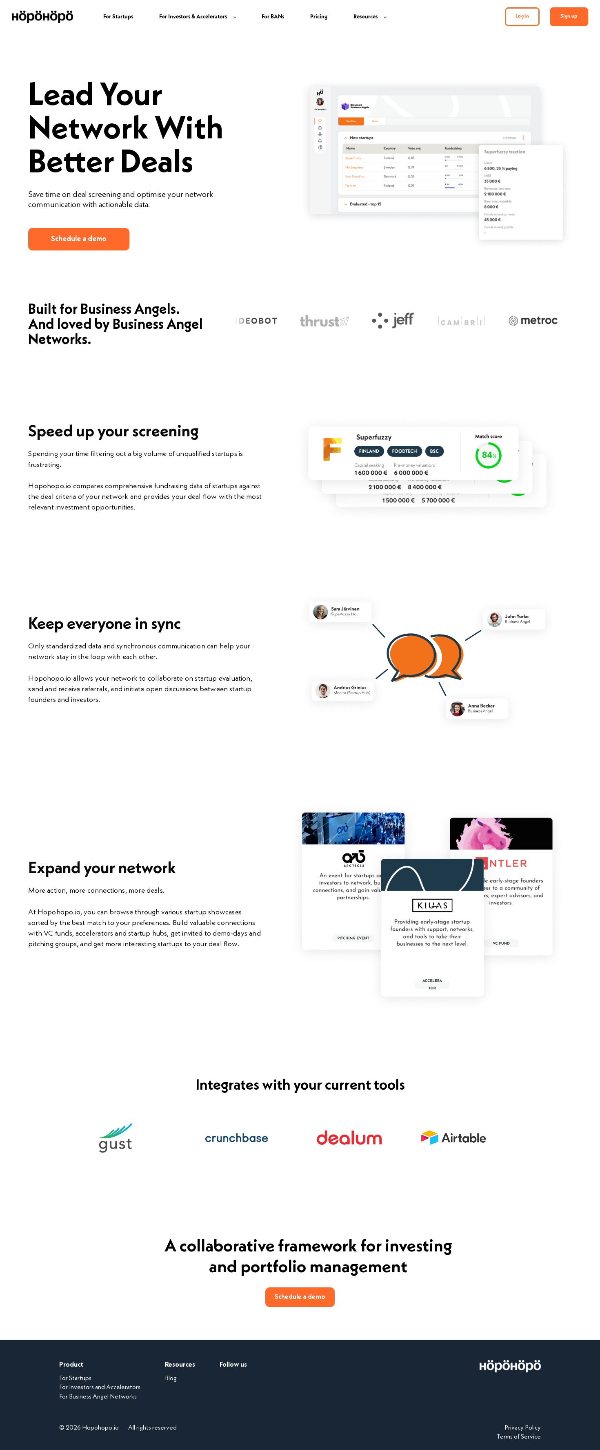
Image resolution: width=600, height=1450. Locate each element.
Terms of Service (519, 1437)
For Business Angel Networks (98, 1397)
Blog (171, 1378)
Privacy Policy (522, 1428)
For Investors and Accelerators (99, 1387)
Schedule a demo (79, 239)
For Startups (75, 1378)
